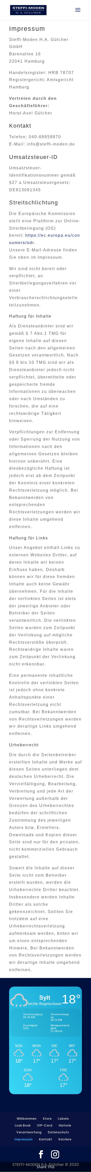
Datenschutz (58, 1132)
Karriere (64, 1139)
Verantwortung (28, 1132)
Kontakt (45, 1139)
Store (47, 1118)
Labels (63, 1118)
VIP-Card (44, 1125)
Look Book (23, 1125)
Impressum (23, 1139)
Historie (65, 1125)
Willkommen (26, 1118)
